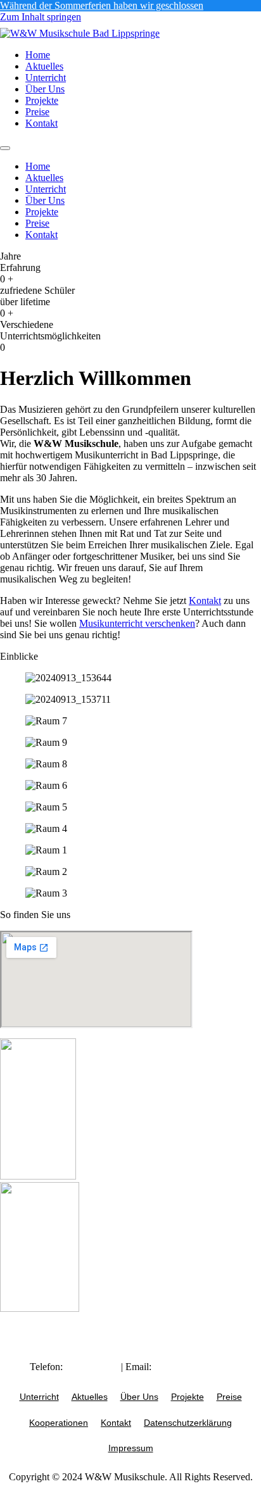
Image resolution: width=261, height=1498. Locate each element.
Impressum (130, 1448)
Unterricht (45, 77)
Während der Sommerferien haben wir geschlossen (101, 5)
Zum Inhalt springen (40, 16)
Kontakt (41, 123)
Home (37, 54)
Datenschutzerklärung (188, 1423)
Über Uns (45, 89)
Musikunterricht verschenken (137, 623)
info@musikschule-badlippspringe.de (163, 1372)
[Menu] (5, 148)
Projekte (41, 100)
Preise (37, 111)
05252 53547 (91, 1366)
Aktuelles (44, 66)
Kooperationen (58, 1423)
